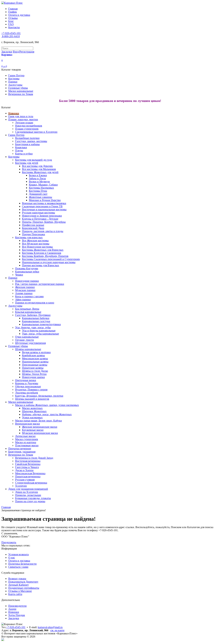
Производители (17, 605)
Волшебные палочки (27, 138)
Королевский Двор (33, 228)
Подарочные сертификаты (23, 587)
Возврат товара (17, 578)
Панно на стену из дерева (30, 501)
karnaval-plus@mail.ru (50, 627)
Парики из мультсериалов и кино (34, 302)
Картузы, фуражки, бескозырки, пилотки (39, 395)
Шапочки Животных (34, 411)
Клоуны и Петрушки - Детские (40, 218)
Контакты (14, 27)
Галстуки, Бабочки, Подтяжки (33, 315)
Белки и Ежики (38, 175)
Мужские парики (25, 290)
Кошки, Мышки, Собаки (43, 184)
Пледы (19, 150)
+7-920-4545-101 (15, 627)
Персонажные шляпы (34, 364)
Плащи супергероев (26, 128)
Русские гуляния (25, 479)
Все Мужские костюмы (35, 243)
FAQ (11, 24)
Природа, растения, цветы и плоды (42, 231)
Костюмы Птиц (38, 190)
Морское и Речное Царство (45, 200)
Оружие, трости (24, 339)
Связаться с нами (18, 566)
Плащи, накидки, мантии (23, 119)
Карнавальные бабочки (35, 318)
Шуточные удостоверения (30, 343)
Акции (12, 608)
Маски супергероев (26, 439)
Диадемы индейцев (26, 392)
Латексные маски (25, 436)
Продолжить (8, 542)
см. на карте (57, 630)
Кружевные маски (32, 429)
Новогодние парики (27, 280)
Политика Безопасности (22, 563)
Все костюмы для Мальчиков (39, 169)
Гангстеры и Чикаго (27, 467)
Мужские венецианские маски (40, 433)
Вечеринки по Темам (20, 94)
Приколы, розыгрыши (28, 495)
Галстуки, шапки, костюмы (31, 141)
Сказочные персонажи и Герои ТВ (42, 206)
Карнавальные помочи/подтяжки (41, 324)
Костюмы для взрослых (29, 237)
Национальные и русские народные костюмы (48, 262)
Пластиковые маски (26, 445)
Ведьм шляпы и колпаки (36, 352)
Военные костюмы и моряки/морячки (44, 203)
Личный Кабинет (18, 584)
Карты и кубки (24, 153)
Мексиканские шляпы (35, 358)
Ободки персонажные (28, 386)
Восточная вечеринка (27, 460)
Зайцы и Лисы (37, 178)
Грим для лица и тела (20, 116)
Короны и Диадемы (26, 383)
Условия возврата (18, 554)
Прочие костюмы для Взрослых (40, 265)
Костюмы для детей (26, 162)
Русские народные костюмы (38, 212)
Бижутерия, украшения (21, 451)
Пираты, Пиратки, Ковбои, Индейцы (44, 221)
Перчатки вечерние (19, 448)
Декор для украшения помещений (28, 488)
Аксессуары (15, 84)
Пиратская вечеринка (27, 476)
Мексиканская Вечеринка (30, 473)
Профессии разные (33, 225)
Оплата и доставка (19, 14)
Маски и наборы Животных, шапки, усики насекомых (47, 405)
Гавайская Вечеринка (27, 464)
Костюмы (13, 78)
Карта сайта (15, 594)
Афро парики (23, 299)
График (12, 11)
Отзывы (13, 18)
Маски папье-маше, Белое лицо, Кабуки (38, 420)
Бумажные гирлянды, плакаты (33, 498)
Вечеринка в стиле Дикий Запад (34, 457)
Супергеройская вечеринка (31, 482)
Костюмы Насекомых (41, 187)
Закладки (13, 618)
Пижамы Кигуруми (26, 268)
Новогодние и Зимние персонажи (42, 215)
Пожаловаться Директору (23, 581)
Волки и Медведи (39, 181)
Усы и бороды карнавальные (39, 330)
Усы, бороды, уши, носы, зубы (33, 327)
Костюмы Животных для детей (40, 172)
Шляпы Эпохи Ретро (34, 374)
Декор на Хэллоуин (26, 492)
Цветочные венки (25, 380)
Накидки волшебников (28, 125)
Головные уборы (18, 87)
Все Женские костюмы (35, 240)
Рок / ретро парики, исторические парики (39, 284)
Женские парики (25, 287)
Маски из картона (25, 442)
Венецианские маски (27, 423)
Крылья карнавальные (28, 311)
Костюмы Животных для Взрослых (42, 249)
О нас (11, 557)
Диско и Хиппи (24, 470)
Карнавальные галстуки (36, 321)
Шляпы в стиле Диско (35, 370)
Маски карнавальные (20, 91)
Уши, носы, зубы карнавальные (40, 333)
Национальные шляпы (35, 361)
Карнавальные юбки (27, 271)
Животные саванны (40, 197)
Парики (12, 81)
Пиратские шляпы (32, 367)
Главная (13, 8)
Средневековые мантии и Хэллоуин (36, 131)
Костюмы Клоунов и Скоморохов (41, 252)
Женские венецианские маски (39, 426)
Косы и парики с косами (29, 296)
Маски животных (32, 408)
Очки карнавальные (27, 336)
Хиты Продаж (16, 615)
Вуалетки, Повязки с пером (31, 389)
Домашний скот (38, 193)
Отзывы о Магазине (20, 591)
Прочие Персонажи (33, 234)
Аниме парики (23, 293)
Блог (11, 21)
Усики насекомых (32, 417)
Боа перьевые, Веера (27, 308)
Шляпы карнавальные (28, 349)
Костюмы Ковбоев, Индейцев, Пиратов (45, 256)
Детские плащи (24, 122)
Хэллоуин (21, 485)
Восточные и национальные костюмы (44, 209)
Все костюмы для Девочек (37, 166)
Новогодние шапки (33, 377)
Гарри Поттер (16, 75)
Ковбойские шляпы (33, 355)
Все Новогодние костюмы (37, 246)
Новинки (13, 113)
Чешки (19, 274)
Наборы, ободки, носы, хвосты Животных (47, 414)
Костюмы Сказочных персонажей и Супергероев (51, 259)
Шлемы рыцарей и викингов (32, 398)
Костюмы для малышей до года (33, 159)
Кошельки (21, 147)
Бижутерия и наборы (27, 144)
